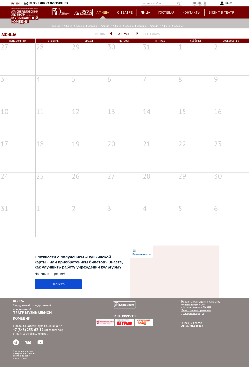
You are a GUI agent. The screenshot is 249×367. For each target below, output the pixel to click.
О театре (125, 12)
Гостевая (166, 12)
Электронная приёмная (196, 310)
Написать (58, 284)
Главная (55, 26)
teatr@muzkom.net (35, 333)
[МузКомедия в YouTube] (205, 3)
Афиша (102, 12)
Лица (145, 12)
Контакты (191, 12)
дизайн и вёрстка (192, 324)
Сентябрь (151, 34)
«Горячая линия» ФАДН (196, 307)
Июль (100, 34)
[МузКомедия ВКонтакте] (194, 3)
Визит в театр (221, 12)
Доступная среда (192, 313)
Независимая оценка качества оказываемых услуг (200, 303)
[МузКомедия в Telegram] (200, 3)
